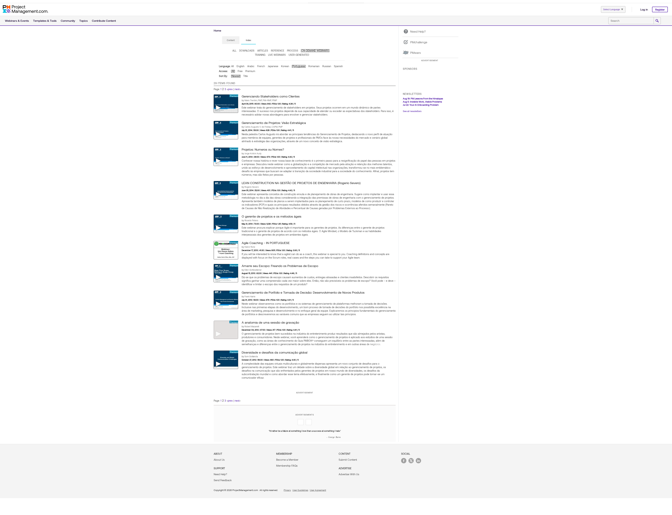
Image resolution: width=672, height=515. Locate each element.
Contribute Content (104, 20)
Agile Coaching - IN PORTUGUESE (266, 243)
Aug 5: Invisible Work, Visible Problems (422, 101)
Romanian (314, 66)
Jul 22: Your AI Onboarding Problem (421, 104)
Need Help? (220, 474)
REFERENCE (277, 50)
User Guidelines (300, 490)
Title (245, 75)
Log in (644, 9)
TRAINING (260, 54)
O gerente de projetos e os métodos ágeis (271, 216)
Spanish (338, 66)
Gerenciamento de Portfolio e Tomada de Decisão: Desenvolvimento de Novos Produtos (303, 292)
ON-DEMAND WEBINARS (315, 50)
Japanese (273, 66)
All (232, 66)
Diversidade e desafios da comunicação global (274, 352)
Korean (285, 66)
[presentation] (231, 40)
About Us (219, 459)
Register (660, 9)
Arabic (250, 66)
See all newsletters (412, 111)
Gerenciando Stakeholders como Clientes (271, 96)
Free (240, 71)
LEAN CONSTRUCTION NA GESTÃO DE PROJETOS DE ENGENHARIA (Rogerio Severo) (301, 183)
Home (217, 30)
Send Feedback (223, 480)
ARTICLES (262, 50)
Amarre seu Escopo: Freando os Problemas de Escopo (280, 266)
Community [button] (68, 20)
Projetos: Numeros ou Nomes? (263, 149)
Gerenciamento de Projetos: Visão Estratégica (274, 123)
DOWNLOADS (246, 50)
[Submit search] (657, 20)
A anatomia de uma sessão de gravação (270, 322)
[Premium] (226, 103)
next (237, 89)
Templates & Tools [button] (45, 20)
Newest (236, 75)
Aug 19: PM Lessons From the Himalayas (423, 98)
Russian (326, 66)
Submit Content (348, 459)
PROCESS (292, 50)
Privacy (287, 490)
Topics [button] (83, 20)
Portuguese (298, 66)
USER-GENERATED (299, 54)
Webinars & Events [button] (17, 20)
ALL (234, 50)
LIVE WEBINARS (277, 54)
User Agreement (318, 490)
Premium (250, 71)
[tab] (230, 40)
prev (230, 89)
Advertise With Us (349, 474)
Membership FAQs (287, 465)
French (261, 66)
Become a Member (287, 459)
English (240, 66)
